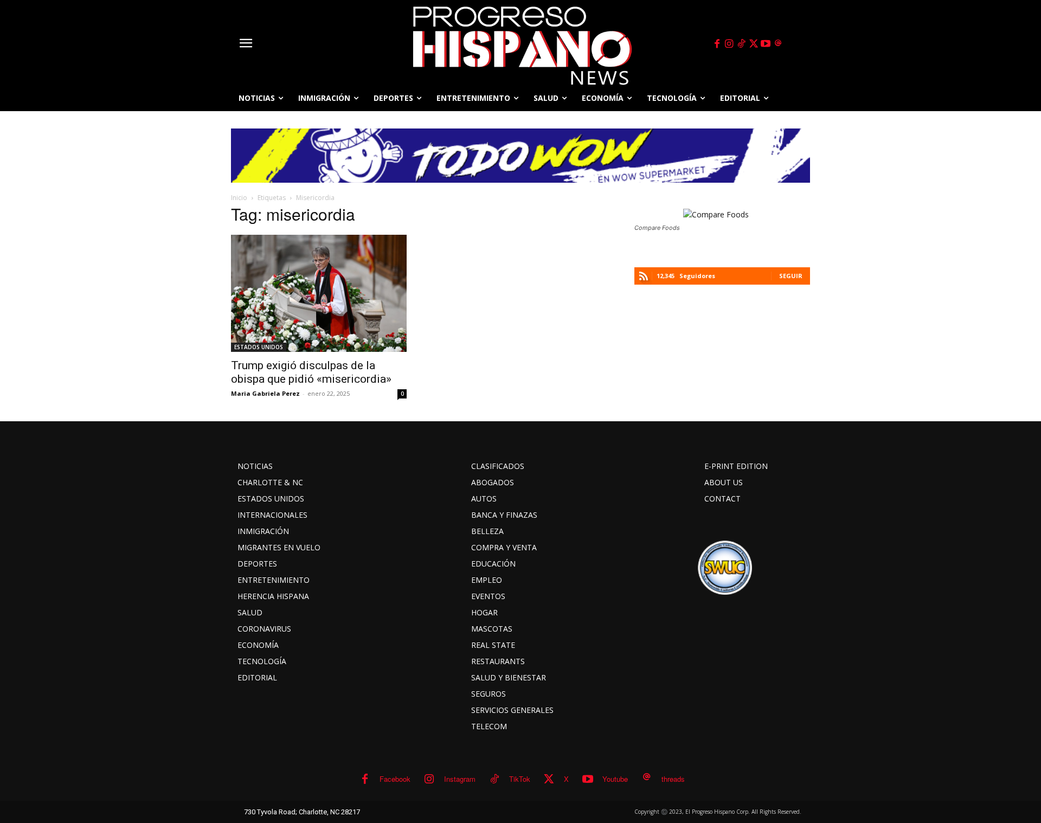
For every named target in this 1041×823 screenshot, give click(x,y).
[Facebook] (717, 44)
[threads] (778, 44)
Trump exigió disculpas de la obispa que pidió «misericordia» (311, 372)
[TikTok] (741, 44)
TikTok (519, 779)
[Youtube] (766, 44)
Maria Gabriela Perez (265, 393)
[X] (754, 44)
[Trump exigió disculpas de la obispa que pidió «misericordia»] (319, 293)
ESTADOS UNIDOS (258, 347)
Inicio (239, 197)
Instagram (459, 779)
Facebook (395, 779)
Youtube (615, 779)
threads (673, 779)
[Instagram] (729, 44)
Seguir (790, 276)
